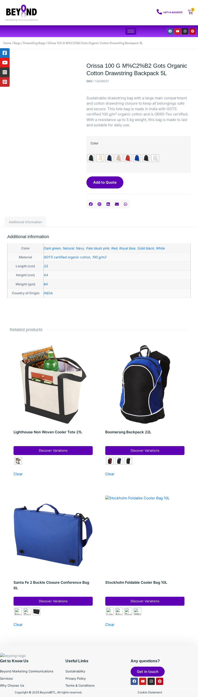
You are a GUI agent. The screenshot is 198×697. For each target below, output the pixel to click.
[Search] (140, 13)
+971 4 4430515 (172, 12)
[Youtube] (177, 31)
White (160, 248)
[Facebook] (170, 31)
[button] (90, 204)
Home (7, 43)
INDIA (48, 293)
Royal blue (127, 248)
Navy (80, 248)
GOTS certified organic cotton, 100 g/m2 (75, 257)
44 (46, 275)
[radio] (91, 158)
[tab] (25, 222)
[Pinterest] (192, 31)
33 (46, 266)
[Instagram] (185, 31)
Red (114, 248)
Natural (68, 248)
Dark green (52, 248)
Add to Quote (105, 182)
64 (46, 284)
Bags (17, 43)
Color (95, 143)
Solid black (145, 248)
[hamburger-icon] (130, 31)
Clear (18, 474)
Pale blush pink (97, 248)
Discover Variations (53, 450)
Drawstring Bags (34, 43)
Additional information (25, 222)
